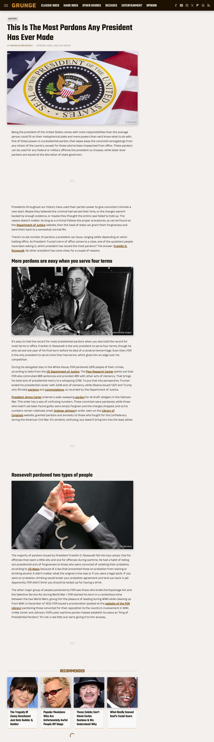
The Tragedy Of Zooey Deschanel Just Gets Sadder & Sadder (21, 718)
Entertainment (132, 5)
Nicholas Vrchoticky (21, 45)
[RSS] (208, 5)
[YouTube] (181, 5)
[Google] (203, 5)
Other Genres (91, 5)
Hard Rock (71, 5)
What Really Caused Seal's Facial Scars (122, 714)
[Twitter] (192, 5)
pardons (33, 389)
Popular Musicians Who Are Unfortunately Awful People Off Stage (55, 718)
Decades (111, 5)
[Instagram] (187, 5)
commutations (54, 389)
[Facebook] (176, 5)
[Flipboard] (197, 5)
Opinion (151, 5)
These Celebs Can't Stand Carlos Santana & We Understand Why (88, 718)
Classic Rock (50, 5)
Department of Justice (31, 225)
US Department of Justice (62, 371)
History (12, 18)
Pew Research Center (99, 371)
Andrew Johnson (65, 410)
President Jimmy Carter (27, 397)
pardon (80, 397)
